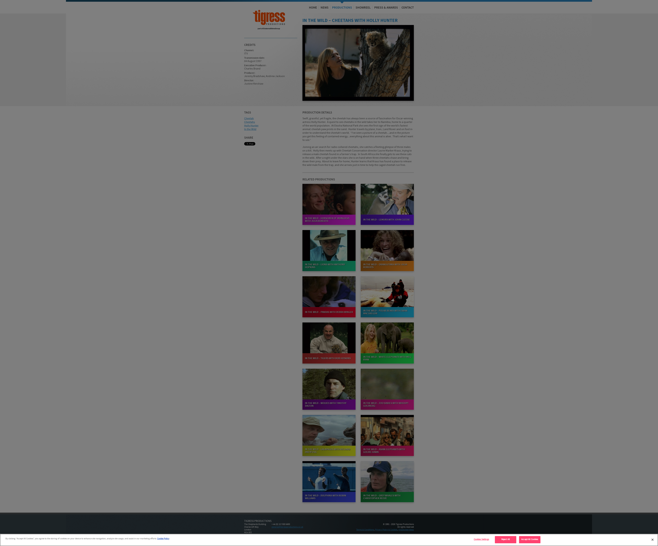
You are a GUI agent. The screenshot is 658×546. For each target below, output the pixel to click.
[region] (329, 540)
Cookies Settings (481, 539)
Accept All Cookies (529, 539)
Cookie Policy (163, 539)
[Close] (652, 539)
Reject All (505, 539)
